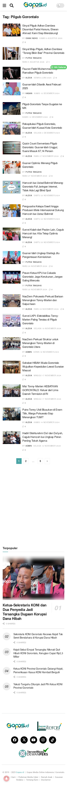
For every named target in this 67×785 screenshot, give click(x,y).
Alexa (29, 77)
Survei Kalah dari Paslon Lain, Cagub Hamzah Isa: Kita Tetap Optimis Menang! (43, 233)
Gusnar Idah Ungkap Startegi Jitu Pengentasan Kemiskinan (40, 255)
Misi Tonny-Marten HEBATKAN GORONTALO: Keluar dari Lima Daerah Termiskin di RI (40, 390)
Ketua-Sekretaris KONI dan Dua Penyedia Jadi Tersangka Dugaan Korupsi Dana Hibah (25, 611)
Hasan (29, 93)
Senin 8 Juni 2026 (42, 77)
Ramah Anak (46, 777)
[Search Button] (12, 5)
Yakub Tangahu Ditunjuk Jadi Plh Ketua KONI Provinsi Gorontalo (37, 686)
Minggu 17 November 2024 (47, 375)
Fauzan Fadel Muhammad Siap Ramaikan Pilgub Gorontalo (39, 70)
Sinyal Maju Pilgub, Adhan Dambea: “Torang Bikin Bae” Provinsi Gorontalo (43, 51)
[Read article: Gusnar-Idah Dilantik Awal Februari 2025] (12, 88)
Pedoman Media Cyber (28, 777)
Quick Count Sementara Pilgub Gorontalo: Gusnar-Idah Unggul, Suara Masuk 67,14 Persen (40, 147)
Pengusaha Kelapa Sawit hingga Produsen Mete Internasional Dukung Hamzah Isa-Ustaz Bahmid (43, 210)
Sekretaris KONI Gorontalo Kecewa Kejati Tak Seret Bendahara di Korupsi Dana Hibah (38, 635)
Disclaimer (46, 780)
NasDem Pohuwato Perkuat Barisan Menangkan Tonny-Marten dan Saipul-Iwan (42, 300)
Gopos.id (20, 772)
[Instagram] (43, 740)
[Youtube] (33, 740)
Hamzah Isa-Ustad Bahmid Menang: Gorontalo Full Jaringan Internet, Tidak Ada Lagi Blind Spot (42, 186)
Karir (13, 777)
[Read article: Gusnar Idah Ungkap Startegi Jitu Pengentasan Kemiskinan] (12, 257)
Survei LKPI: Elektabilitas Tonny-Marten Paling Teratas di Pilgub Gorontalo (40, 319)
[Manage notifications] (6, 778)
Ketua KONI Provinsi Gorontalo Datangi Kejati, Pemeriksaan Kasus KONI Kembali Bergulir (38, 670)
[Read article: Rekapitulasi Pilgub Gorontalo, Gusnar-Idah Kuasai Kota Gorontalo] (12, 128)
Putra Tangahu (34, 58)
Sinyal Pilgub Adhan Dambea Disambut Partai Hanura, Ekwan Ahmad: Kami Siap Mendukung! (40, 29)
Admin (29, 352)
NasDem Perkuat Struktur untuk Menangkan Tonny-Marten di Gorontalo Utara (40, 343)
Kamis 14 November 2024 (46, 422)
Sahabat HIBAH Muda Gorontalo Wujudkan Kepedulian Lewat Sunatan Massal (43, 366)
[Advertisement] (33, 505)
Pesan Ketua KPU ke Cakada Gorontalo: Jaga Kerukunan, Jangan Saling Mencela (42, 276)
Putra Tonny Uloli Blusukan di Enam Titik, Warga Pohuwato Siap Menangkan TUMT (42, 413)
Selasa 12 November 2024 (47, 446)
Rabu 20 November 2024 (34, 266)
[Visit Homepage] (35, 5)
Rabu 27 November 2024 (46, 156)
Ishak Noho (32, 38)
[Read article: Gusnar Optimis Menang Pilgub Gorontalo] (12, 167)
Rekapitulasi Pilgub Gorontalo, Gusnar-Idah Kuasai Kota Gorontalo (42, 125)
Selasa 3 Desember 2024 (47, 133)
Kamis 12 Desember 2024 (46, 93)
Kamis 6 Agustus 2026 (50, 38)
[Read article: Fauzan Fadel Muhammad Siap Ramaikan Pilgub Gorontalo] (12, 73)
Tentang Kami (32, 780)
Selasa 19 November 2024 (47, 328)
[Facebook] (14, 740)
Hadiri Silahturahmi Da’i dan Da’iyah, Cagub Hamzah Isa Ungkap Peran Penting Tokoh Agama (42, 436)
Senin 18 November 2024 (46, 352)
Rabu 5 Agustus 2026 (33, 62)
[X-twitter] (24, 740)
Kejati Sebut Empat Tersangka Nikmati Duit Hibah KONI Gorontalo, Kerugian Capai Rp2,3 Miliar (38, 653)
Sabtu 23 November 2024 (47, 195)
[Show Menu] (4, 5)
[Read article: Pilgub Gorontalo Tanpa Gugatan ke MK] (12, 108)
